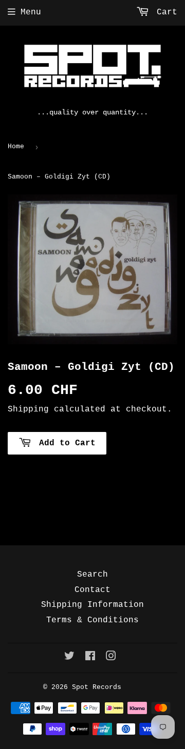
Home (16, 146)
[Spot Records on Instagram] (111, 657)
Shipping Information (92, 604)
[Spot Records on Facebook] (90, 657)
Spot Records (96, 687)
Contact (92, 590)
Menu (31, 12)
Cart (164, 12)
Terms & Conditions (92, 620)
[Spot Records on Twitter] (69, 657)
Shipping (28, 409)
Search (92, 574)
